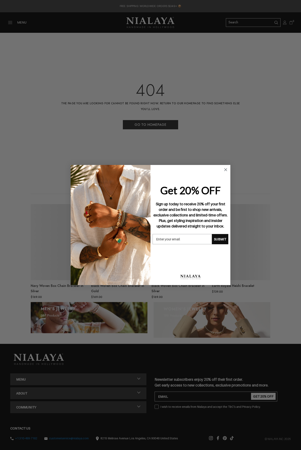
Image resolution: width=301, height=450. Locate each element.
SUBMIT (220, 239)
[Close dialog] (226, 170)
